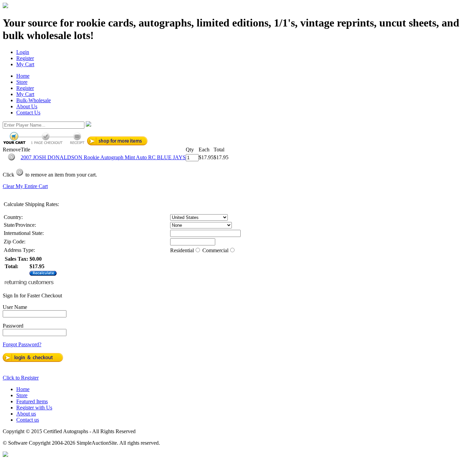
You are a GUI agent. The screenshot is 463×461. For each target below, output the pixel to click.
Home (22, 76)
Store (21, 82)
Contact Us (28, 112)
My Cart (25, 64)
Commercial (215, 250)
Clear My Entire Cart (25, 186)
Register (25, 58)
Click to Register (21, 378)
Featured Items (32, 401)
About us (26, 414)
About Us (26, 106)
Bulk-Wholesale (33, 100)
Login (22, 52)
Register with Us (34, 407)
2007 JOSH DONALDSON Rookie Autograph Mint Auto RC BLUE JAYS (103, 157)
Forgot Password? (22, 344)
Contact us (27, 420)
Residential (182, 250)
